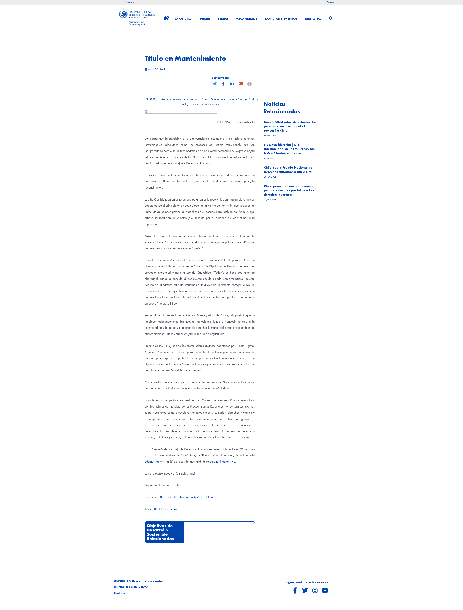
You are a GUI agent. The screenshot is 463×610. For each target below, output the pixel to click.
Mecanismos (246, 18)
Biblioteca (314, 18)
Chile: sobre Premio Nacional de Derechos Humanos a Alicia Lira (288, 169)
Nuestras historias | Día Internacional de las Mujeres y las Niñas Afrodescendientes (289, 149)
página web (152, 461)
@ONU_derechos (165, 509)
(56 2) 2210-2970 (137, 587)
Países (205, 18)
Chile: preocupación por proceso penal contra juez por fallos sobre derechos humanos (289, 190)
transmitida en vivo (223, 461)
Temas (223, 18)
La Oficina (184, 18)
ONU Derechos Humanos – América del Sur (186, 497)
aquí (192, 473)
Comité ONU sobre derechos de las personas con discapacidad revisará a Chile (290, 126)
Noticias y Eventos (281, 18)
